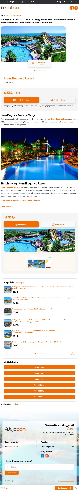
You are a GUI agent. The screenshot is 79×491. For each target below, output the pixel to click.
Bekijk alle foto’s (41, 63)
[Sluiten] (76, 488)
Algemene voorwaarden (66, 481)
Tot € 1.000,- (39, 385)
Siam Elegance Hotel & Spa (12, 187)
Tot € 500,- (39, 373)
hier (39, 106)
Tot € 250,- (39, 367)
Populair (44, 442)
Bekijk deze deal (22, 100)
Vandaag (19, 283)
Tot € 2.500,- (39, 397)
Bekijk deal (22, 224)
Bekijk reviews (59, 100)
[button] (34, 71)
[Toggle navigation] (68, 7)
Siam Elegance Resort (19, 78)
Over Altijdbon (47, 447)
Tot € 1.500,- (39, 391)
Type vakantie (11, 442)
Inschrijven (12, 473)
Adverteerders (11, 447)
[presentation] (6, 353)
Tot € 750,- (39, 379)
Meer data (59, 224)
